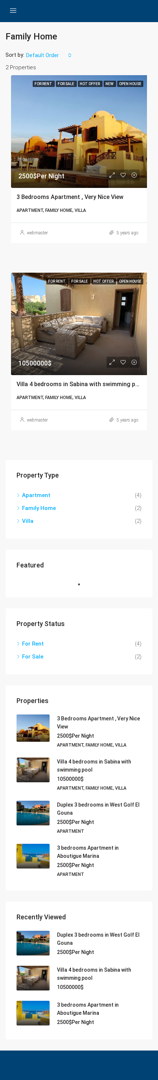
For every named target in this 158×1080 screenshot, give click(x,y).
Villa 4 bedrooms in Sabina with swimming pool (80, 384)
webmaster (37, 232)
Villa (27, 521)
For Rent (33, 643)
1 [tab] (82, 584)
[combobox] (49, 55)
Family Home (39, 508)
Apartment (36, 495)
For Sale (32, 656)
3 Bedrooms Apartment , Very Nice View (70, 196)
